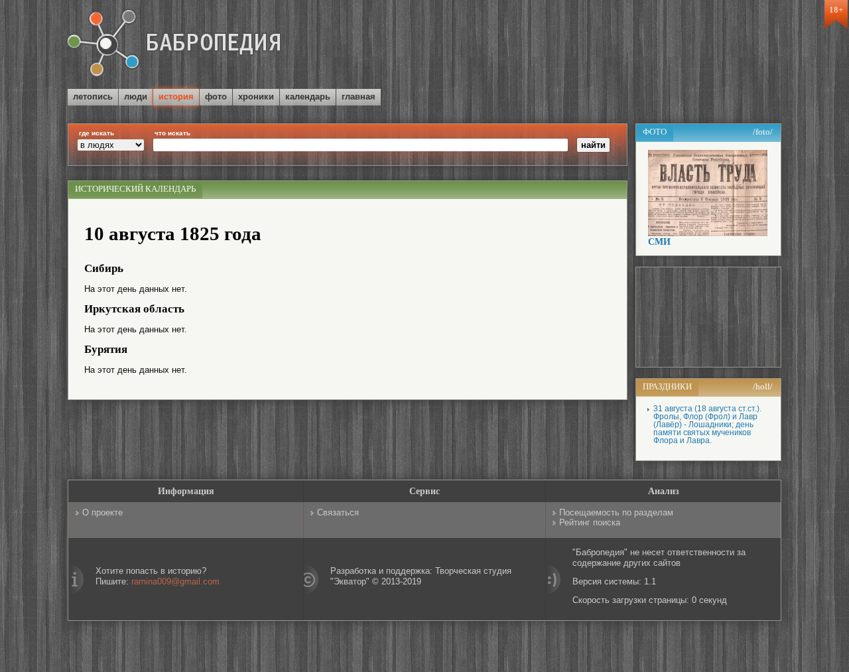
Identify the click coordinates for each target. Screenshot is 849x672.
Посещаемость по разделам (616, 512)
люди (135, 96)
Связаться (338, 512)
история (176, 96)
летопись (93, 96)
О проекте (102, 512)
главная (358, 96)
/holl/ (763, 386)
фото (216, 96)
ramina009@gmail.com (175, 581)
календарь (307, 96)
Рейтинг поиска (589, 522)
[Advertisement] (626, 46)
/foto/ (763, 132)
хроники (256, 96)
